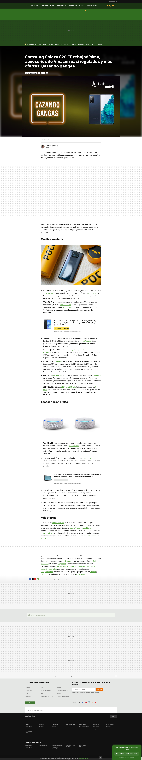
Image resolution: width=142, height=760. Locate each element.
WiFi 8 (39, 44)
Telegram (68, 561)
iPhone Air (73, 44)
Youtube (113, 6)
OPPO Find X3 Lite (68, 387)
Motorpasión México (82, 745)
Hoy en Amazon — (62, 328)
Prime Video (75, 528)
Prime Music (86, 528)
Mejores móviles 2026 (42, 676)
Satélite (51, 44)
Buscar (113, 710)
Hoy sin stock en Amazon (61, 480)
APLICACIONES (61, 6)
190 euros (67, 307)
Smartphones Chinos (47, 696)
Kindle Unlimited (90, 536)
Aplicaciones (28, 690)
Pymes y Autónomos (109, 727)
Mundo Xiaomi (29, 735)
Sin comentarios (32, 73)
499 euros (92, 293)
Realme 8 (57, 375)
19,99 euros (74, 446)
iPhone (59, 693)
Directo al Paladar (70, 724)
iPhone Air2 (100, 676)
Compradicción (47, 571)
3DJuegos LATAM (43, 745)
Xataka (73, 566)
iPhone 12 (58, 361)
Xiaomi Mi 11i (50, 293)
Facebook (39, 73)
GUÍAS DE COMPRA (92, 6)
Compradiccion (97, 729)
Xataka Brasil (28, 747)
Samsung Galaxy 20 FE (75, 350)
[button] (52, 146)
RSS (92, 702)
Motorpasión (82, 724)
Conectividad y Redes (63, 696)
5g (42, 693)
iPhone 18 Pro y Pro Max (70, 676)
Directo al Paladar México (70, 745)
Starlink (66, 44)
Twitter (116, 6)
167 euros (87, 341)
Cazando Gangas (63, 579)
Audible (44, 538)
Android (27, 693)
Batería (100, 44)
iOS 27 (44, 44)
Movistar (27, 687)
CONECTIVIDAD (34, 6)
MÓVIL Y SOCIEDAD (48, 6)
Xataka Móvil (28, 726)
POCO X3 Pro (65, 305)
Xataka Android (63, 566)
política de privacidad (94, 692)
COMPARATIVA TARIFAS (76, 6)
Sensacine (55, 724)
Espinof (44, 569)
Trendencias (96, 724)
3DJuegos (41, 724)
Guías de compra (51, 579)
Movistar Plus (58, 44)
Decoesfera (96, 726)
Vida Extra (91, 566)
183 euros (97, 375)
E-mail (47, 73)
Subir (112, 716)
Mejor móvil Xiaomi (89, 676)
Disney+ (94, 44)
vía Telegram (81, 574)
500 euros (47, 352)
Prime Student (46, 533)
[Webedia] (113, 1)
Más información (83, 758)
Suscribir (99, 689)
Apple (42, 687)
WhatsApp (81, 44)
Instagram (110, 6)
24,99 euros (88, 458)
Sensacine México (57, 745)
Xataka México (29, 745)
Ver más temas (30, 703)
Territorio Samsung (62, 690)
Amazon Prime (58, 522)
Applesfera (53, 569)
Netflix (87, 44)
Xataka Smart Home (28, 731)
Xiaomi (59, 687)
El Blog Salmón (110, 724)
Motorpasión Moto (84, 726)
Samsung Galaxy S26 (56, 676)
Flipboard (107, 6)
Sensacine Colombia (55, 748)
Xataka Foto (81, 566)
